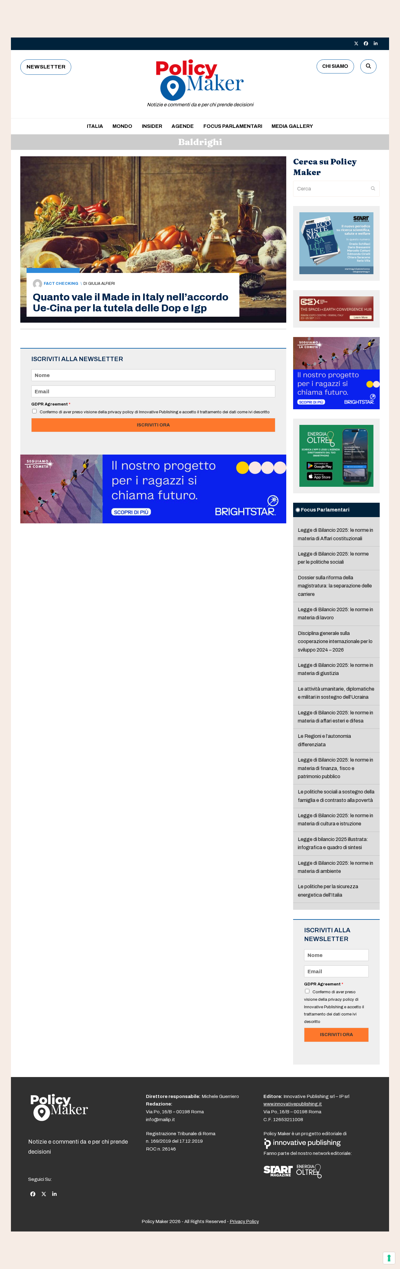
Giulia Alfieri (101, 283)
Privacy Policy (244, 1221)
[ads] (153, 521)
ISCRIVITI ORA (153, 424)
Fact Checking (61, 283)
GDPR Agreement (50, 404)
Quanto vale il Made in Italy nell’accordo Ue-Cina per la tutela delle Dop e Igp (130, 303)
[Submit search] (373, 189)
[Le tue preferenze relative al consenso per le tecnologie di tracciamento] (389, 1258)
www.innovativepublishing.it (292, 1103)
